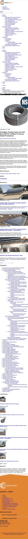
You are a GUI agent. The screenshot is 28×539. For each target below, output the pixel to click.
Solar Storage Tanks (10, 20)
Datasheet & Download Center (12, 29)
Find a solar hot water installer (15, 43)
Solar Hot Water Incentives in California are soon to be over (12, 414)
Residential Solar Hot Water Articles (11, 345)
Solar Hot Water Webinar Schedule (11, 358)
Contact (4, 496)
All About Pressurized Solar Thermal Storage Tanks (19, 314)
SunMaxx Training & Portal (9, 509)
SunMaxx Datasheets (10, 379)
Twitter (6, 173)
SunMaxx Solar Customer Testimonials (14, 372)
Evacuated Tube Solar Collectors (12, 17)
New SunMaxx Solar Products (9, 342)
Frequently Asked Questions (9, 270)
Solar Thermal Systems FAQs (12, 316)
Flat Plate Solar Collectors (11, 18)
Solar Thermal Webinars (8, 501)
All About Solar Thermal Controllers (18, 285)
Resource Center (6, 26)
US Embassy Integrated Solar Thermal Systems (9, 403)
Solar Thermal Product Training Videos (14, 369)
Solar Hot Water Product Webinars (10, 351)
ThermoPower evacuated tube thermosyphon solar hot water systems (14, 207)
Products (5, 16)
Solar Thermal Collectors (13, 280)
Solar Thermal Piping (10, 23)
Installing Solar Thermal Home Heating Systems (17, 330)
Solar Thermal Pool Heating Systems (16, 331)
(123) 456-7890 (6, 9)
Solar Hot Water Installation (9, 350)
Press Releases (12, 138)
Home (4, 15)
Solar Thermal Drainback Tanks (10, 362)
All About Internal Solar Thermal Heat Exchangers (20, 305)
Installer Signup (11, 42)
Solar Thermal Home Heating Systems (17, 325)
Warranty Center (9, 35)
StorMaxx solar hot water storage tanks (17, 258)
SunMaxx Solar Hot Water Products (11, 382)
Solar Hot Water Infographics (9, 349)
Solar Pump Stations (10, 24)
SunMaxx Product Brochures (11, 381)
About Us (5, 6)
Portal (6, 36)
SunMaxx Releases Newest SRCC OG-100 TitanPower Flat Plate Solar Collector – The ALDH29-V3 (13, 230)
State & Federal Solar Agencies (10, 375)
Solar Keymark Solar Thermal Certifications (18, 277)
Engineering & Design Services (12, 45)
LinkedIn (10, 173)
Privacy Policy (6, 499)
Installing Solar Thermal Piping (17, 290)
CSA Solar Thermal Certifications (15, 272)
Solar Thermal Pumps (13, 297)
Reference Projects (9, 32)
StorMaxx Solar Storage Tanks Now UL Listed (11, 255)
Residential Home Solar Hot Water (10, 504)
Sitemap (4, 508)
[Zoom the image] (14, 485)
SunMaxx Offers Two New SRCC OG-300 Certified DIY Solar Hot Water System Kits (13, 203)
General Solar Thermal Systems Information (18, 317)
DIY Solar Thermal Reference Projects (11, 269)
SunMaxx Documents (8, 378)
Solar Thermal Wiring (7, 373)
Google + (14, 173)
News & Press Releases (10, 33)
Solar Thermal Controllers (14, 284)
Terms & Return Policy (8, 498)
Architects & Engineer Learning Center (14, 31)
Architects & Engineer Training (10, 505)
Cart (4, 48)
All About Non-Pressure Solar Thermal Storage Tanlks (20, 310)
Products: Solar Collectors (11, 383)
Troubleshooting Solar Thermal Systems (17, 338)
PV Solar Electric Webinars (9, 344)
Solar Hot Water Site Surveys (12, 356)
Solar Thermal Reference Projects (10, 365)
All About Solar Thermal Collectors (18, 282)
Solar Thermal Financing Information (11, 363)
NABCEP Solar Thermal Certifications (16, 276)
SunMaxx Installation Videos (11, 370)
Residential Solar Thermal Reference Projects (13, 346)
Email (18, 173)
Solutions (5, 37)
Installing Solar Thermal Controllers (18, 286)
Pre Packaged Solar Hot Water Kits (13, 19)
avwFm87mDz (4, 138)
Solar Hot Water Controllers (11, 22)
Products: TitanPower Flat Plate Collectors (17, 386)
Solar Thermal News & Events (10, 364)
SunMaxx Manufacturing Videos (12, 371)
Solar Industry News (7, 360)
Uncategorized (6, 388)
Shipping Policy (6, 502)
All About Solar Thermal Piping (17, 289)
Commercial (8, 39)
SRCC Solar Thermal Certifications (16, 278)
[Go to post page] (3, 401)
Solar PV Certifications (8, 390)
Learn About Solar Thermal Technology (14, 368)
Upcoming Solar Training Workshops (11, 389)
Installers (7, 40)
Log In (4, 85)
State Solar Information (8, 376)
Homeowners (8, 38)
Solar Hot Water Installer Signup (10, 503)
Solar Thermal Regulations (14, 337)
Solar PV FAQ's (6, 391)
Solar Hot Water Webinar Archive (10, 352)
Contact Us (5, 8)
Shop (4, 46)
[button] (1, 11)
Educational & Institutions (11, 44)
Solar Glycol (8, 25)
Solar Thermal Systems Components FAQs (15, 279)
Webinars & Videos (9, 30)
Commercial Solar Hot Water (9, 506)
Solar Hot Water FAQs (8, 348)
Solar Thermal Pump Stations (14, 291)
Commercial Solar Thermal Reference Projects (13, 267)
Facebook (2, 173)
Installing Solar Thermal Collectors (18, 283)
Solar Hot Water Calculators (11, 28)
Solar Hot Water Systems (11, 357)
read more (10, 209)
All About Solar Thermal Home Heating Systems (17, 327)
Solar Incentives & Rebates (9, 359)
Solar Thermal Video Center (9, 366)
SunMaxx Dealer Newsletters (9, 377)
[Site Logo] (6, 4)
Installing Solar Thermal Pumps (17, 298)
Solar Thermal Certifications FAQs (13, 271)
